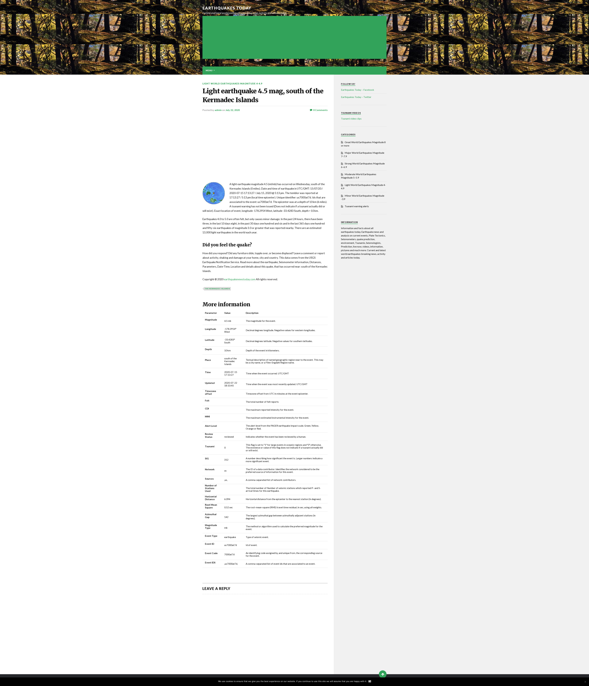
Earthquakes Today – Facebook (357, 89)
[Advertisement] (294, 37)
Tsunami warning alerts (357, 206)
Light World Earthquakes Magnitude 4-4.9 (232, 83)
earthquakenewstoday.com (239, 279)
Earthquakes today (226, 8)
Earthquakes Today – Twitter (356, 96)
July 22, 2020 (232, 109)
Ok (369, 681)
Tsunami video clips (351, 118)
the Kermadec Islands (217, 289)
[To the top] (383, 674)
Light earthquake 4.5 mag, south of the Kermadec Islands (262, 95)
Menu (209, 70)
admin (218, 109)
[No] (585, 681)
